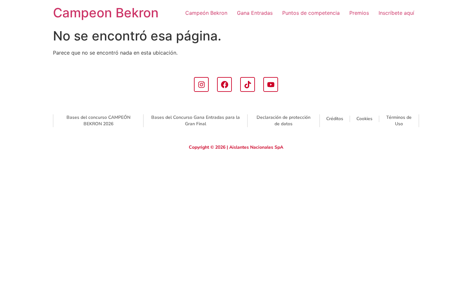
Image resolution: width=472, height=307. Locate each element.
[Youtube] (270, 84)
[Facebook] (224, 84)
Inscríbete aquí (396, 13)
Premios (359, 13)
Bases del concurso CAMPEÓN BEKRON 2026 (98, 120)
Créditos (334, 119)
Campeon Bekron (106, 13)
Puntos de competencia (311, 13)
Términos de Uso (399, 120)
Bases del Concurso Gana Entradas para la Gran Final (195, 120)
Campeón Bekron (206, 13)
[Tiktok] (247, 84)
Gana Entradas (255, 13)
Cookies (364, 119)
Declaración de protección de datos (283, 120)
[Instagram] (201, 84)
